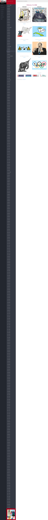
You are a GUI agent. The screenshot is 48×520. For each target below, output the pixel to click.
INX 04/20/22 (8, 375)
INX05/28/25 (8, 116)
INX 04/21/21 (8, 458)
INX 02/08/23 (8, 308)
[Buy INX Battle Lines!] (35, 76)
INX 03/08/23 (8, 302)
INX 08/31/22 (8, 345)
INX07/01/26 (8, 17)
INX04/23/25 (8, 124)
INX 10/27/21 (8, 415)
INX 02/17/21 (8, 472)
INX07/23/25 (8, 103)
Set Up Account (2, 7)
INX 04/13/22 (8, 377)
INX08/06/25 (8, 100)
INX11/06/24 (8, 162)
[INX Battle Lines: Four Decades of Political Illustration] (11, 514)
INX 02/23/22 (8, 388)
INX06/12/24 (8, 197)
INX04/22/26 (8, 35)
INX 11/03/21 (8, 413)
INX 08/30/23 (8, 262)
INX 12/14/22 (8, 321)
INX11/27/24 (8, 157)
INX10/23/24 (8, 165)
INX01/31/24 (8, 227)
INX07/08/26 (8, 16)
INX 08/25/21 (8, 429)
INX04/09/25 (8, 127)
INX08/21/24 (8, 181)
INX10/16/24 (8, 167)
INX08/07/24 (8, 184)
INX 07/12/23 (8, 273)
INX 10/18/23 (8, 251)
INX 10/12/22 (8, 335)
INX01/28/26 (8, 57)
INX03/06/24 (8, 219)
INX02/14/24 (8, 224)
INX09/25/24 (8, 173)
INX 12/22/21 (8, 402)
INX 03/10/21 (8, 467)
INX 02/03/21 (8, 475)
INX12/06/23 (8, 240)
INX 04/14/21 (8, 459)
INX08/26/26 (2, 3)
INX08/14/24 (8, 183)
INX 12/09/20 (8, 488)
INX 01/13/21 (8, 480)
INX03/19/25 (8, 132)
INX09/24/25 (8, 89)
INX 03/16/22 (8, 383)
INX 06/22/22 (8, 361)
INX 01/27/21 (8, 477)
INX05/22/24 (8, 202)
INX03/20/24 (8, 216)
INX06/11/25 (8, 113)
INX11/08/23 (8, 246)
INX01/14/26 (8, 60)
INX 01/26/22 (8, 394)
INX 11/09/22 (8, 329)
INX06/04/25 (8, 114)
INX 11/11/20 (8, 494)
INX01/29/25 (8, 143)
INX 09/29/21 (8, 421)
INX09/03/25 (8, 94)
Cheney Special (9, 79)
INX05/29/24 (8, 200)
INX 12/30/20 (8, 483)
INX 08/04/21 (8, 434)
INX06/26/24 (8, 194)
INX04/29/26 (8, 33)
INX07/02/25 (8, 108)
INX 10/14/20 (8, 501)
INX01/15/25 (8, 146)
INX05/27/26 (8, 25)
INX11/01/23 (8, 248)
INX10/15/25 (8, 84)
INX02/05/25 (8, 141)
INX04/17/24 (8, 210)
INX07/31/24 (8, 186)
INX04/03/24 (8, 213)
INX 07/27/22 (8, 353)
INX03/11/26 (8, 44)
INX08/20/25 (8, 97)
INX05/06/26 (8, 32)
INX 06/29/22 (8, 359)
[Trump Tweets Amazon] (28, 76)
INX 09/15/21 (8, 424)
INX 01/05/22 (8, 399)
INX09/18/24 (8, 175)
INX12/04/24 (8, 156)
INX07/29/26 (8, 11)
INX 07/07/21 (8, 440)
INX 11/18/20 (8, 493)
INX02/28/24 (8, 221)
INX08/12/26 (8, 8)
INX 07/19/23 (8, 272)
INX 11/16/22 (8, 327)
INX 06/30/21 (8, 442)
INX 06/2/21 (8, 448)
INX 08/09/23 (8, 267)
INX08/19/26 (8, 6)
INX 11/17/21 (8, 410)
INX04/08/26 (8, 38)
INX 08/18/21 (8, 431)
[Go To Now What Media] (20, 76)
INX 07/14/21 (8, 439)
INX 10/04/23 (8, 254)
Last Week (24, 6)
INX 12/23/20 (8, 485)
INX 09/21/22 (8, 340)
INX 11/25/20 (8, 491)
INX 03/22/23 (8, 299)
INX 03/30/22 (8, 380)
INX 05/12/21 (8, 453)
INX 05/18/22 (8, 369)
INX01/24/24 (8, 229)
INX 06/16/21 (8, 445)
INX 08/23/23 (8, 264)
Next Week (39, 6)
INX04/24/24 (8, 208)
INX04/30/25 (8, 122)
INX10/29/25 (8, 81)
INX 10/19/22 (8, 334)
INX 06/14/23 (8, 280)
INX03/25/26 (8, 41)
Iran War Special (9, 46)
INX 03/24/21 (8, 464)
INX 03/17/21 (8, 466)
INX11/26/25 (8, 73)
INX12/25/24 (8, 151)
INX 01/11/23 (8, 315)
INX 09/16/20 (8, 507)
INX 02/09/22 (8, 391)
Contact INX (24, 79)
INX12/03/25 (8, 70)
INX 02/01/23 (8, 310)
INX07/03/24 (8, 192)
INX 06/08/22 (8, 364)
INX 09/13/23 (8, 259)
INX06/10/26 (8, 22)
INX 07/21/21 (8, 437)
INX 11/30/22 (8, 324)
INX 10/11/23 (8, 253)
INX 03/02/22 (8, 386)
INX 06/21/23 (8, 278)
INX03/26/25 (8, 130)
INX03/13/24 (8, 218)
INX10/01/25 (8, 87)
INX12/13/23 (8, 238)
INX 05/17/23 (8, 286)
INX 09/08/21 (8, 426)
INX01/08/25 (8, 148)
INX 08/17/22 (8, 348)
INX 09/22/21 (8, 423)
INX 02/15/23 (8, 307)
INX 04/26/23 (8, 291)
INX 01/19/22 (8, 396)
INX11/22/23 (8, 243)
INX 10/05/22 (8, 337)
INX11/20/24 (8, 159)
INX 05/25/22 (8, 367)
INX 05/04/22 (8, 372)
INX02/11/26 (8, 52)
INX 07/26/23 (8, 270)
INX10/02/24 (8, 170)
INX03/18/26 (8, 43)
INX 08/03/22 (8, 351)
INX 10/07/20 (8, 502)
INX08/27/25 (8, 95)
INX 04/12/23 (8, 294)
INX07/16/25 (8, 105)
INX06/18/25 (8, 111)
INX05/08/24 (8, 205)
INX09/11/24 (8, 176)
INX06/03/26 (8, 24)
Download (24, 23)
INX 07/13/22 (8, 356)
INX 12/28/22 (8, 318)
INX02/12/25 (8, 140)
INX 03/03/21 (8, 469)
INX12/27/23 (8, 235)
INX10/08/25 (8, 86)
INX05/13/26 (8, 30)
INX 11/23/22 (8, 326)
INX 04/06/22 (8, 378)
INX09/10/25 (8, 92)
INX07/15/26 (8, 14)
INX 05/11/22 (8, 370)
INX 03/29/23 (8, 297)
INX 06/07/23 (8, 281)
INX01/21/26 (8, 59)
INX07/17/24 (8, 189)
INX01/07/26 (8, 62)
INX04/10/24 (8, 211)
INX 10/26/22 (8, 332)
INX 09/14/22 (8, 342)
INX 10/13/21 (8, 418)
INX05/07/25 (8, 121)
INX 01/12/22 (8, 397)
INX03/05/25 (8, 135)
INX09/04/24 (8, 178)
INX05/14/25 (8, 119)
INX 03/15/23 (8, 300)
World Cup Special (9, 27)
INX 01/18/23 (8, 313)
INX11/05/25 (8, 78)
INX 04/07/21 (8, 461)
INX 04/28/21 (8, 456)
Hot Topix (2, 5)
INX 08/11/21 (8, 432)
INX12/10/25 (8, 68)
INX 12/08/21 (8, 405)
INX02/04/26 (8, 54)
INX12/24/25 (8, 65)
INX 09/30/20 (8, 504)
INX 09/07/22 (8, 343)
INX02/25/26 (8, 49)
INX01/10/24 (8, 232)
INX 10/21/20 (8, 499)
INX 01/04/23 (8, 316)
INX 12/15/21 (8, 404)
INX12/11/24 (8, 154)
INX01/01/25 (8, 149)
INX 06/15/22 (8, 362)
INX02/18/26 (8, 51)
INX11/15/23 (8, 245)
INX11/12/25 (8, 76)
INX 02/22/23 (8, 305)
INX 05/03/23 (8, 289)
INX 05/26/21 (8, 450)
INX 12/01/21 (8, 407)
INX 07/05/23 (8, 275)
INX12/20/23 (8, 237)
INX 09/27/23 (8, 256)
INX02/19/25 (8, 138)
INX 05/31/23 (8, 283)
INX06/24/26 (8, 19)
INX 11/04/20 (8, 496)
